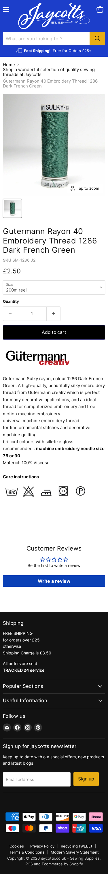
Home (9, 64)
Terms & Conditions (27, 852)
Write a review (54, 581)
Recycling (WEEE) (76, 846)
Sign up (86, 779)
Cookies (17, 846)
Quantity (11, 301)
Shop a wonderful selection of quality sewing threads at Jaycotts (49, 72)
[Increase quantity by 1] (54, 313)
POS (29, 864)
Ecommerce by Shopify (62, 864)
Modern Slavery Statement (75, 852)
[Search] (97, 38)
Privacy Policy (42, 846)
